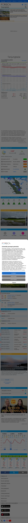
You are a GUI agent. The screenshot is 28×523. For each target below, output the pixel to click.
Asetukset (14, 276)
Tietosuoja (14, 282)
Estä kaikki (14, 279)
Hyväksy (13, 273)
